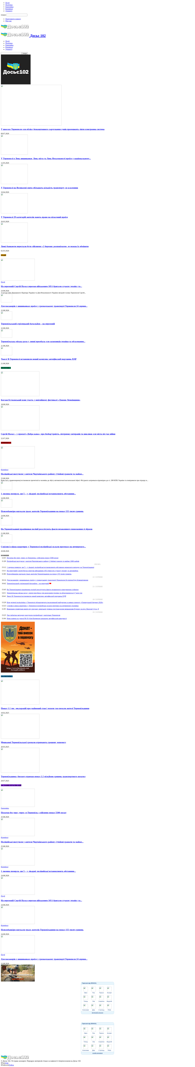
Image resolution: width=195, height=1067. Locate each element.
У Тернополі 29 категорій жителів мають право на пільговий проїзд (34, 217)
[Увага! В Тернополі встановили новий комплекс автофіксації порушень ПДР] (6, 355)
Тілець (86, 1001)
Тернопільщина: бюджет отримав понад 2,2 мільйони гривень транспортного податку (43, 776)
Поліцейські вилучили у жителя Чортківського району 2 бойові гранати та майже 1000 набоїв (43, 561)
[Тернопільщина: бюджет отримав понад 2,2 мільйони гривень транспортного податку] (20, 772)
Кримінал (9, 9)
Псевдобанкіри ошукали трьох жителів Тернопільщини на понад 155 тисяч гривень (42, 511)
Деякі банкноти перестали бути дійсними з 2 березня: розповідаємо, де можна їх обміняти (45, 246)
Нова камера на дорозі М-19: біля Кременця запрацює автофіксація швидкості (37, 618)
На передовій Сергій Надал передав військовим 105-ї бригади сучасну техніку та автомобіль (42, 571)
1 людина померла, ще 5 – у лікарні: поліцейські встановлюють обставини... (38, 494)
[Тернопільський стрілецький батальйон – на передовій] (6, 319)
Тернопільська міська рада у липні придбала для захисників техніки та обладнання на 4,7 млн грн (44, 593)
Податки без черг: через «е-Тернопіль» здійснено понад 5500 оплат (32, 558)
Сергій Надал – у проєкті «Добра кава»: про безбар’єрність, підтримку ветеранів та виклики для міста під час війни (58, 434)
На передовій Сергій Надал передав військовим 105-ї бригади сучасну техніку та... (41, 286)
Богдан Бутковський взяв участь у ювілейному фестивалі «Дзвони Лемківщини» (40, 400)
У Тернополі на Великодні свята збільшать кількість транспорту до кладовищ (39, 188)
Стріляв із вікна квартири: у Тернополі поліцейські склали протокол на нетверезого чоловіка (43, 606)
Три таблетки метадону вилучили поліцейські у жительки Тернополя (33, 615)
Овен (85, 993)
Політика (9, 5)
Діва (93, 1010)
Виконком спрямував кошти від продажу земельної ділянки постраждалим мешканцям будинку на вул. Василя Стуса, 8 (53, 609)
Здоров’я (8, 11)
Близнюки (85, 1010)
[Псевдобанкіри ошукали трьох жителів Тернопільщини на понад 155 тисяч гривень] (6, 507)
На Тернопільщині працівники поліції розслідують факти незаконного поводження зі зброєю (46, 529)
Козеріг (109, 993)
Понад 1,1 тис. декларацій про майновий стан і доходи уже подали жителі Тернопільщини (45, 708)
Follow (11, 1065)
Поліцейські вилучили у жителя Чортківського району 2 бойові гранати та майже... (42, 474)
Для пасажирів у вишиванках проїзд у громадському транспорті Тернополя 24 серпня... (44, 306)
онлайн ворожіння (97, 1053)
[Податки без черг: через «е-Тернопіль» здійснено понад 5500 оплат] (18, 806)
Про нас (8, 21)
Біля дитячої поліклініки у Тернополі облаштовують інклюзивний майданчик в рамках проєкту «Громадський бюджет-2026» (55, 602)
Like (6, 1063)
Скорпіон (101, 1001)
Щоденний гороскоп (97, 1012)
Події (7, 3)
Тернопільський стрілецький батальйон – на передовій (28, 324)
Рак (93, 993)
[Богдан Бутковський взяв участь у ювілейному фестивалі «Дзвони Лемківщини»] (20, 396)
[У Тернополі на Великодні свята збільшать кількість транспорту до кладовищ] (14, 183)
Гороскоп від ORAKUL (89, 983)
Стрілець (101, 1010)
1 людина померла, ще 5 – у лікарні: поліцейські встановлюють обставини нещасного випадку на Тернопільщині (50, 567)
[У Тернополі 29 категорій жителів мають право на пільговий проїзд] (14, 213)
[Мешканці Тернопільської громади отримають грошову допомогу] (20, 738)
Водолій (109, 1001)
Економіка (9, 7)
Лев (93, 1001)
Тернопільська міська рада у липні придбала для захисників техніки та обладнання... (43, 341)
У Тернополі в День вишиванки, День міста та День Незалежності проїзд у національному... (46, 158)
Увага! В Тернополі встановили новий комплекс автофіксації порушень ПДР (39, 359)
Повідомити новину (13, 19)
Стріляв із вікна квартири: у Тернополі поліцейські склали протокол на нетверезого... (43, 546)
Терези (101, 993)
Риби (109, 1010)
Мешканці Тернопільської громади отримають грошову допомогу (33, 742)
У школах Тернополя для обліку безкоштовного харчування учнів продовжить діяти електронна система (52, 129)
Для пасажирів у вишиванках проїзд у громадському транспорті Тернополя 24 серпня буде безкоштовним (47, 580)
